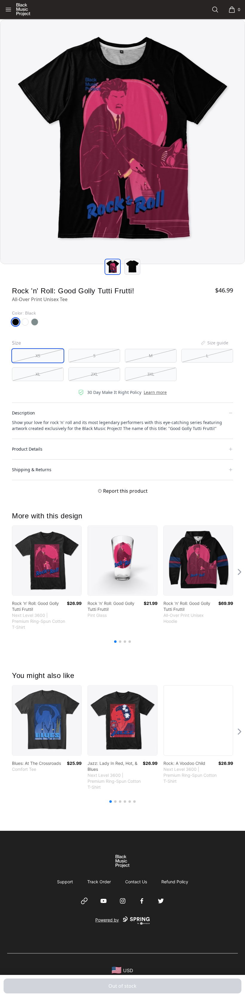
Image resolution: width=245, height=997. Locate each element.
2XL (94, 374)
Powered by (107, 919)
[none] (214, 343)
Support (65, 881)
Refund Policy (174, 881)
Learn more (155, 392)
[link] (46, 560)
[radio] (38, 356)
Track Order (99, 881)
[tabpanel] (122, 141)
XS (38, 355)
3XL (150, 374)
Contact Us (136, 881)
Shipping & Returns (31, 469)
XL (38, 374)
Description (23, 413)
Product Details (27, 449)
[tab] (112, 266)
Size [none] (16, 343)
